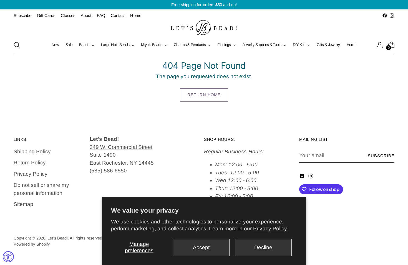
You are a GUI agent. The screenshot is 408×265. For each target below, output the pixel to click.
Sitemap (24, 204)
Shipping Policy (32, 151)
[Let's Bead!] (204, 27)
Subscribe (381, 156)
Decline (263, 247)
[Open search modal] (16, 44)
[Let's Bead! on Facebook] (384, 15)
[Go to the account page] (379, 44)
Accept (201, 247)
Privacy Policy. (270, 228)
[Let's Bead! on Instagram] (391, 15)
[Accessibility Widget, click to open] (8, 256)
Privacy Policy (30, 174)
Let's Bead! (57, 238)
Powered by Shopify (32, 244)
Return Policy (30, 162)
